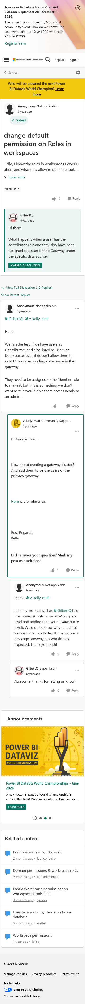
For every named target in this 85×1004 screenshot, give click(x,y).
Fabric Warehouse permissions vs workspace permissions (40, 891)
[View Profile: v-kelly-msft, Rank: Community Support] (16, 423)
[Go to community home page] (28, 59)
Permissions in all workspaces (37, 852)
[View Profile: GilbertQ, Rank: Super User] (19, 670)
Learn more (14, 807)
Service (12, 72)
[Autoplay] (34, 818)
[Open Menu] (78, 72)
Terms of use (70, 974)
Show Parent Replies (15, 294)
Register (60, 60)
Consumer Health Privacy (22, 996)
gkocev (42, 900)
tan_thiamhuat (47, 876)
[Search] (48, 59)
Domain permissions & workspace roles (45, 870)
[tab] (40, 818)
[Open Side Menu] (6, 59)
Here (15, 501)
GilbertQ (26, 215)
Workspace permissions (32, 935)
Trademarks (12, 983)
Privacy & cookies (44, 974)
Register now (15, 43)
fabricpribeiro (46, 858)
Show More (17, 177)
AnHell (41, 923)
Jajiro (35, 941)
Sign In (74, 60)
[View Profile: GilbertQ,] (13, 217)
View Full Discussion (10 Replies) (29, 287)
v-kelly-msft (39, 318)
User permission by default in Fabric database (42, 914)
